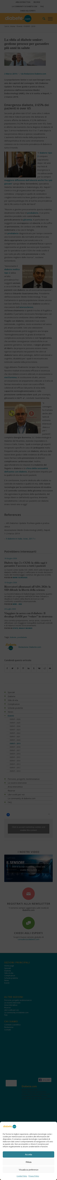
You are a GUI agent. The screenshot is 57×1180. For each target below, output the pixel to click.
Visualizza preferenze (28, 1170)
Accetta (28, 1154)
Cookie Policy (22, 1176)
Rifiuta (28, 1162)
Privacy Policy (33, 1176)
